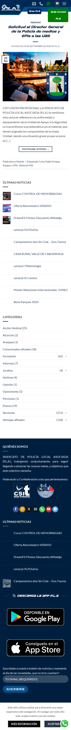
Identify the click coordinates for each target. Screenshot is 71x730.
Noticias (8, 377)
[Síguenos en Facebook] (16, 509)
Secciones (9, 412)
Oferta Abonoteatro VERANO (33, 205)
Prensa (7, 405)
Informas (8, 363)
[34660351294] (48, 4)
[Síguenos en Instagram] (22, 509)
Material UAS (26, 165)
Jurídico (8, 370)
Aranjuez (8, 342)
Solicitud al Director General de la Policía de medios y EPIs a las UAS (35, 31)
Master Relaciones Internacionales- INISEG (41, 290)
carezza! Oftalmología (27, 266)
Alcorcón (8, 335)
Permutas (9, 398)
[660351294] (41, 4)
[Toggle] (66, 356)
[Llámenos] (42, 509)
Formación (9, 356)
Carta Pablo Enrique (49, 161)
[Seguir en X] (29, 509)
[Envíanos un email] (36, 509)
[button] (57, 4)
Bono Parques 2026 (26, 302)
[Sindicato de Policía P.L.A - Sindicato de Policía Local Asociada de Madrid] (10, 7)
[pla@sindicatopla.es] (34, 4)
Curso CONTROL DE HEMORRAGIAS (38, 193)
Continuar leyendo (35, 149)
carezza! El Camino (25, 278)
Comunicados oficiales (17, 349)
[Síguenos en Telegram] (55, 509)
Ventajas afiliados (14, 419)
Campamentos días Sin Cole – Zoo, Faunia (40, 241)
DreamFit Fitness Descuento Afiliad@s (38, 218)
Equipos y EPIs (10, 165)
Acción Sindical (12, 328)
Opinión (8, 384)
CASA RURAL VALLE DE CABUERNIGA (39, 254)
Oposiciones (10, 391)
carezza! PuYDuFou (26, 229)
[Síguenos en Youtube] (49, 509)
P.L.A (57, 46)
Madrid (35, 22)
